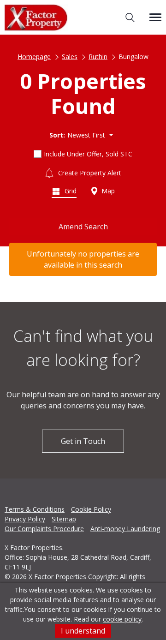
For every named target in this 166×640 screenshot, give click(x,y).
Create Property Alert (88, 172)
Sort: (57, 135)
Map (107, 190)
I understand (83, 631)
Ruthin (98, 56)
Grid (70, 190)
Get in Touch (83, 441)
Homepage (34, 56)
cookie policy (122, 619)
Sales (69, 56)
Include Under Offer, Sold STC (88, 154)
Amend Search (83, 226)
